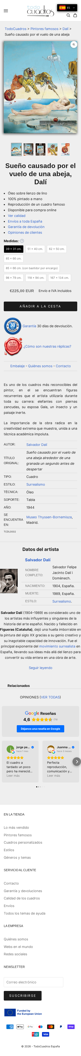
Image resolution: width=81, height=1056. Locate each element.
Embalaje (17, 366)
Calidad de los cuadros (22, 898)
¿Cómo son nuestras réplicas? (47, 346)
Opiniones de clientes (25, 232)
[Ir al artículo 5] (64, 149)
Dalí (65, 29)
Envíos (9, 906)
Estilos (9, 850)
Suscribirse (22, 996)
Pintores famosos (44, 29)
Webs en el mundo (18, 947)
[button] (4, 761)
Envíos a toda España (25, 221)
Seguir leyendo (40, 668)
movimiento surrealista (57, 646)
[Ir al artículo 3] (40, 149)
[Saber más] (21, 241)
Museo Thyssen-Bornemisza (49, 517)
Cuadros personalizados (23, 842)
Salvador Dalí (36, 445)
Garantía (29, 326)
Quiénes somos (40, 366)
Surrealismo (35, 484)
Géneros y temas (17, 857)
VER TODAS (50, 697)
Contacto (63, 366)
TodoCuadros (15, 29)
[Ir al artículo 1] (16, 149)
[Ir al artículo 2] (28, 149)
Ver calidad (16, 216)
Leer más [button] (13, 775)
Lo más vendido (16, 827)
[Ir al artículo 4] (52, 149)
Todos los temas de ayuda (24, 913)
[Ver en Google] (10, 749)
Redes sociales (15, 954)
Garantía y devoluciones (23, 891)
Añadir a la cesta (40, 306)
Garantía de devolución (26, 227)
